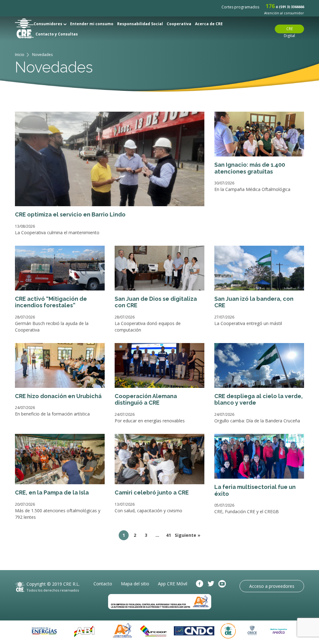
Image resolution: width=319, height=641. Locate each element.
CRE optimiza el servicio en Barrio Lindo (70, 214)
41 (168, 535)
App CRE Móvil (172, 584)
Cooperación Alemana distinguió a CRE (146, 399)
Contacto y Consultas (57, 34)
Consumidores (48, 23)
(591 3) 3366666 (291, 6)
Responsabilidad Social (140, 23)
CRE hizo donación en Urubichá (58, 396)
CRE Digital (289, 29)
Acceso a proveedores (271, 586)
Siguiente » (187, 535)
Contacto (102, 584)
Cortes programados (240, 7)
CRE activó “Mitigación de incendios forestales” (51, 302)
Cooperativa (179, 23)
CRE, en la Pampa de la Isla (52, 492)
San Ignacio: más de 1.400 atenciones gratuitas (249, 168)
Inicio (19, 54)
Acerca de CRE (209, 23)
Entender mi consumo (91, 23)
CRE (24, 28)
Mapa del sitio (135, 584)
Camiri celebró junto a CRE (152, 492)
